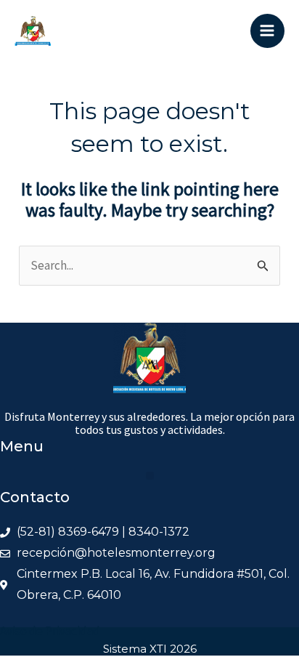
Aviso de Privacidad (50, 631)
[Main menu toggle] (267, 31)
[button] (150, 476)
